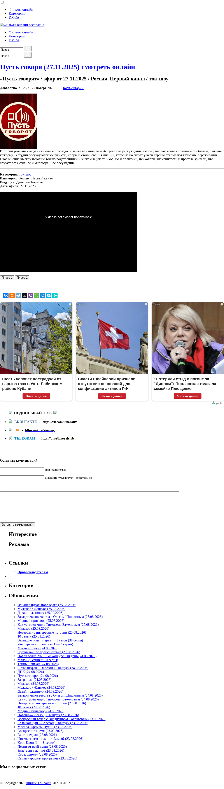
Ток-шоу (25, 174)
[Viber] (30, 295)
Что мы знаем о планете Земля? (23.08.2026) (50, 738)
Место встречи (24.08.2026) (38, 648)
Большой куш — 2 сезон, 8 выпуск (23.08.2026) (53, 723)
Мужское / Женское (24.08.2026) (41, 687)
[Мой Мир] (42, 295)
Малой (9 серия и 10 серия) (38, 660)
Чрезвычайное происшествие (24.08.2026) (49, 652)
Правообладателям (33, 572)
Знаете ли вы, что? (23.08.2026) (41, 750)
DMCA (14, 17)
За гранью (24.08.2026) (34, 679)
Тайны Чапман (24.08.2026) (38, 664)
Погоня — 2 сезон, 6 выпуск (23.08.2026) (48, 715)
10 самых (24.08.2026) (34, 707)
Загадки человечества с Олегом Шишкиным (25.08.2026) (60, 617)
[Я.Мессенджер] (55, 295)
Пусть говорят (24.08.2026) (38, 676)
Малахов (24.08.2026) (33, 683)
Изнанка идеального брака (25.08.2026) (47, 605)
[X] (24, 295)
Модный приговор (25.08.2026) (41, 620)
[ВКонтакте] (6, 295)
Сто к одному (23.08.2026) (37, 754)
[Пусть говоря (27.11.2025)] (18, 148)
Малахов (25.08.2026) (33, 628)
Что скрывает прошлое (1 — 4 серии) (45, 644)
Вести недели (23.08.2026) (37, 735)
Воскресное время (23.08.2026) (40, 731)
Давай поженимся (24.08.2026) (40, 691)
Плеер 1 (7, 277)
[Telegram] (18, 295)
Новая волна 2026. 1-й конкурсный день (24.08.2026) (57, 656)
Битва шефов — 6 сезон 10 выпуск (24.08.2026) (53, 668)
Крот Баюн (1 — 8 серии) (36, 742)
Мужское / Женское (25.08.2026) (41, 609)
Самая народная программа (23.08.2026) (47, 758)
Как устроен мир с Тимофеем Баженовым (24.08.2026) (58, 699)
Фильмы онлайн (21, 9)
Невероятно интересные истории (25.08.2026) (52, 632)
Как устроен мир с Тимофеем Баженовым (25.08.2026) (58, 624)
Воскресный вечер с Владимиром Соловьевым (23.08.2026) (62, 719)
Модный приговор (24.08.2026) (41, 711)
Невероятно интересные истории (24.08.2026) (52, 703)
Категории (17, 13)
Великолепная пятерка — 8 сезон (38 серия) (50, 640)
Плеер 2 (22, 277)
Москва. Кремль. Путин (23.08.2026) (45, 727)
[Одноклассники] (12, 295)
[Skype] (48, 295)
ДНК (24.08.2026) (31, 672)
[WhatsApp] (36, 295)
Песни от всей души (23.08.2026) (42, 746)
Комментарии (73, 88)
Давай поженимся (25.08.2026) (40, 613)
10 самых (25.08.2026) (34, 636)
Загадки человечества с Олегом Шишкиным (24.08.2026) (60, 695)
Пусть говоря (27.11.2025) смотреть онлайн (67, 67)
